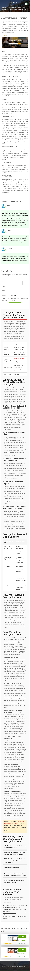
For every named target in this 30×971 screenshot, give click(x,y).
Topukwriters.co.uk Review (9, 913)
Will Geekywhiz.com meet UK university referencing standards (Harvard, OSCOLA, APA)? (14, 860)
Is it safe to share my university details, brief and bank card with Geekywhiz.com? (14, 882)
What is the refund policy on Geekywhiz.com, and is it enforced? (13, 868)
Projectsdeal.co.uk (18, 365)
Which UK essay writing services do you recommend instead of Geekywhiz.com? (15, 874)
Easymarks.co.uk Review (9, 909)
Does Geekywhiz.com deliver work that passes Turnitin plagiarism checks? (14, 853)
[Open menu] (26, 4)
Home (3, 7)
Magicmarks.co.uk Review (9, 916)
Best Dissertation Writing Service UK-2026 (14, 7)
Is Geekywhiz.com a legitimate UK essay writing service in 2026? (15, 846)
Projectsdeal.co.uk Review (9, 905)
